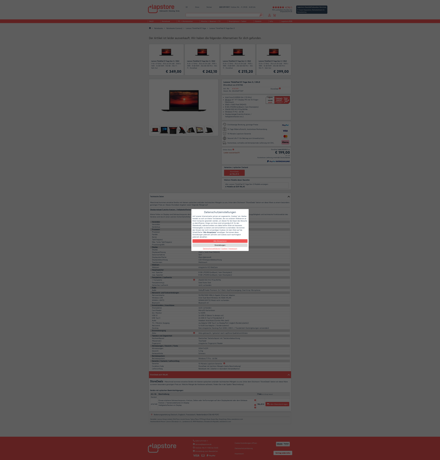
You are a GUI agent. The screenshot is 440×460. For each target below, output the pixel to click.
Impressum (233, 249)
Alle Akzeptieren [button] (220, 241)
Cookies (224, 249)
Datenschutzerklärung (211, 249)
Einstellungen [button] (220, 245)
